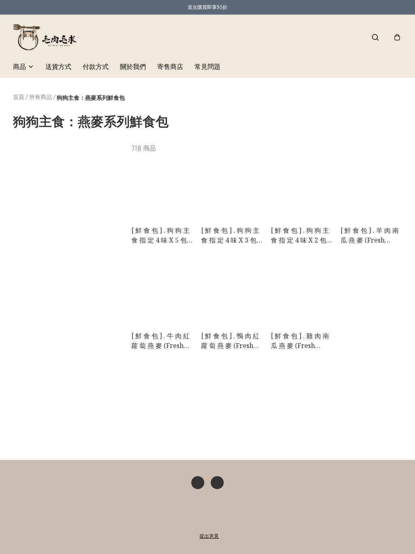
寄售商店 (170, 66)
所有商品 (40, 97)
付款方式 (96, 66)
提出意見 (209, 536)
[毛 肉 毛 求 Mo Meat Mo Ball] (45, 37)
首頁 (18, 97)
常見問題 (207, 66)
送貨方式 (58, 66)
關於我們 (133, 66)
